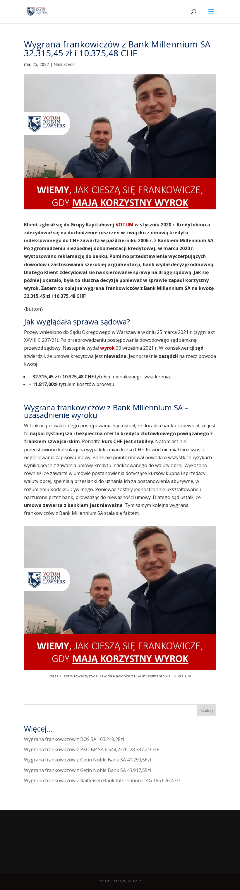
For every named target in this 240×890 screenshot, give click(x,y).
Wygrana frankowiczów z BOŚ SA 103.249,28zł (74, 739)
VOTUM (124, 224)
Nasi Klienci (64, 64)
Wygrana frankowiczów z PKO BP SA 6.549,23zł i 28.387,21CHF (91, 749)
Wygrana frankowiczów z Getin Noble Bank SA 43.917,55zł (87, 770)
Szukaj (206, 710)
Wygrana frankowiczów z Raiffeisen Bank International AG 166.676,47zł (102, 780)
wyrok (108, 348)
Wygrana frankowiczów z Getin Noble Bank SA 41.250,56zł (87, 759)
